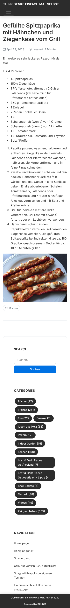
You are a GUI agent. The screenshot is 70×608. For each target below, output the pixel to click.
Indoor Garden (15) (30, 443)
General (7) (44, 418)
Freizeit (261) (26, 409)
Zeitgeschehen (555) (31, 511)
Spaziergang (22, 558)
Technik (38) (26, 494)
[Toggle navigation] (8, 12)
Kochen (13, 308)
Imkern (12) (25, 435)
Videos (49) (25, 502)
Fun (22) (23, 418)
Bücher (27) (25, 401)
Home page (21, 543)
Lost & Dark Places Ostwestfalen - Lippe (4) (34, 475)
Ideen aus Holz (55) (30, 426)
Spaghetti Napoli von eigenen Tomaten (33, 575)
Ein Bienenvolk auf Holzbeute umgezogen (32, 587)
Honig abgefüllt (23, 550)
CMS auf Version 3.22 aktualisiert (35, 565)
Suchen (35, 369)
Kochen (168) (26, 452)
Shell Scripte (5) (28, 485)
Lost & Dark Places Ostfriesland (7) (30, 462)
